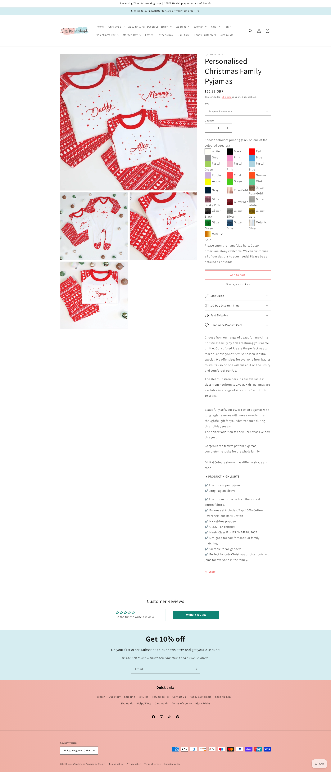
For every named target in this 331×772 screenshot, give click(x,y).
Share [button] (212, 571)
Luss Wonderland (76, 764)
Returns (143, 696)
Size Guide (127, 703)
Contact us (179, 696)
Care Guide (161, 703)
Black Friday (202, 703)
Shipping (227, 96)
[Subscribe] (195, 669)
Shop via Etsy (223, 696)
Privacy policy (134, 764)
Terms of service (182, 703)
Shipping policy (172, 764)
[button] (116, 27)
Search (101, 696)
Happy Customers (200, 696)
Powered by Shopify (96, 764)
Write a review (196, 615)
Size (207, 103)
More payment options (238, 284)
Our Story (114, 696)
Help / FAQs (144, 703)
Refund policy (160, 696)
